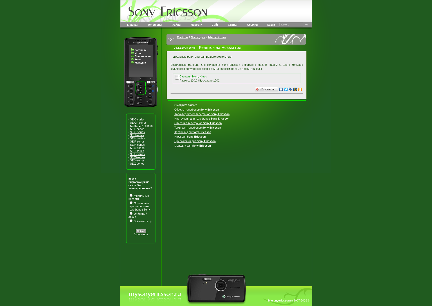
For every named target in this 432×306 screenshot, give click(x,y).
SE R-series (137, 144)
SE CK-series (138, 122)
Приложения (143, 56)
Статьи (232, 24)
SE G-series (137, 132)
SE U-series (137, 154)
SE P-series (137, 141)
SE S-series (137, 148)
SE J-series (137, 135)
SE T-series (137, 151)
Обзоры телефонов (196, 109)
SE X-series (137, 160)
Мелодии (140, 62)
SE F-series (137, 129)
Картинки (140, 50)
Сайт (215, 24)
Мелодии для (192, 145)
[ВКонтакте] (281, 89)
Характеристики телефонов (202, 114)
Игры (138, 53)
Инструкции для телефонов (201, 118)
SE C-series (137, 119)
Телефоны (155, 24)
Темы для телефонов (197, 127)
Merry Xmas (217, 37)
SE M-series (137, 138)
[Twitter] (286, 89)
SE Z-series (137, 163)
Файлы (176, 24)
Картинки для (192, 132)
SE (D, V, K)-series (141, 125)
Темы (138, 59)
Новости (196, 24)
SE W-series (137, 157)
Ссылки (252, 24)
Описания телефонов (198, 123)
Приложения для (195, 141)
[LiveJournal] (290, 89)
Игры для (190, 136)
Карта (271, 24)
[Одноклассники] (300, 89)
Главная (132, 24)
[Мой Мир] (295, 89)
